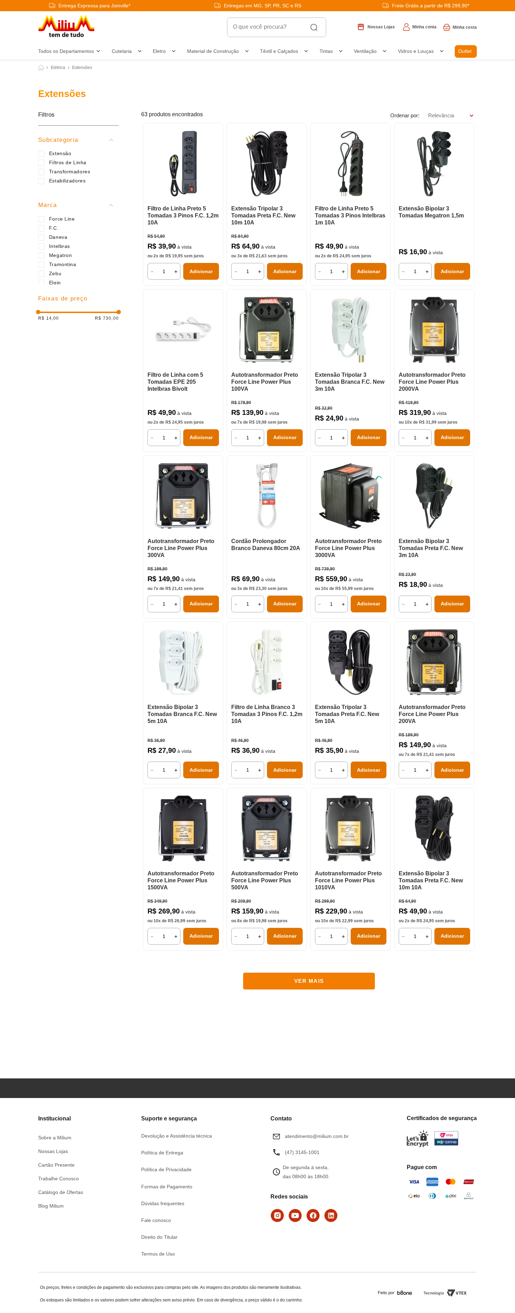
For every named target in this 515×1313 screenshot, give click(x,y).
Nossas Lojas (53, 1151)
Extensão (60, 153)
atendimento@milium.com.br (317, 1136)
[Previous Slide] (151, 164)
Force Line (62, 219)
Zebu (55, 273)
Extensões (82, 67)
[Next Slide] (214, 164)
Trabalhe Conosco (58, 1178)
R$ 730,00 (107, 318)
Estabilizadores (67, 180)
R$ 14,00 (48, 318)
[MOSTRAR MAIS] (309, 981)
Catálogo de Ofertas (60, 1192)
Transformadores (69, 171)
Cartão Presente (56, 1165)
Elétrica (58, 67)
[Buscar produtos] (317, 27)
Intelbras (59, 246)
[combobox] (225, 27)
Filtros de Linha (68, 162)
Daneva (58, 237)
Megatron (60, 255)
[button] (78, 140)
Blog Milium (51, 1206)
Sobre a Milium (54, 1137)
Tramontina (62, 264)
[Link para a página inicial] (41, 67)
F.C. (54, 228)
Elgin (55, 282)
